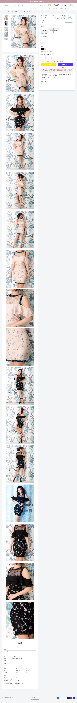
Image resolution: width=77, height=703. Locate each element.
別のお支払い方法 (65, 67)
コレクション (41, 8)
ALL (7, 8)
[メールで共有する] (72, 22)
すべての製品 (7, 11)
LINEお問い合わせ (44, 79)
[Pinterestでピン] (68, 22)
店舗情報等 (55, 8)
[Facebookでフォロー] (32, 699)
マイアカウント (57, 5)
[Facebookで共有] (66, 22)
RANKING (15, 8)
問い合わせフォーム (44, 83)
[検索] (49, 5)
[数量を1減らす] (44, 58)
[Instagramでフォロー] (36, 699)
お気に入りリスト (48, 8)
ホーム (3, 8)
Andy (42, 22)
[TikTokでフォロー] (38, 699)
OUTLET (20, 8)
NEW (11, 8)
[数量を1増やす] (50, 58)
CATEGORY (27, 8)
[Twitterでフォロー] (34, 699)
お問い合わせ (67, 8)
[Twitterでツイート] (70, 22)
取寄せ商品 (49, 64)
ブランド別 (34, 8)
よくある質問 (61, 8)
